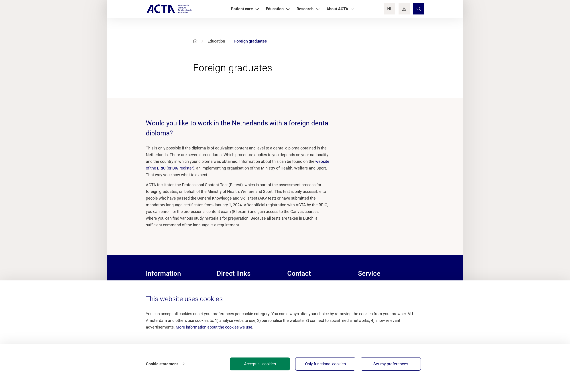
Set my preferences (390, 364)
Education (216, 41)
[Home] (195, 41)
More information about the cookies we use (214, 327)
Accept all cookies (260, 364)
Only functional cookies (325, 364)
